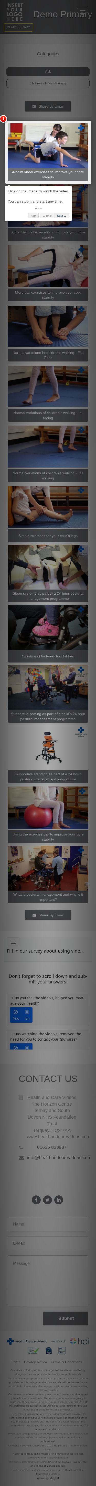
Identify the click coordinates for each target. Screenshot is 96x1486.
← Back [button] (47, 215)
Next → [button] (62, 215)
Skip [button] (33, 215)
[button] (36, 208)
